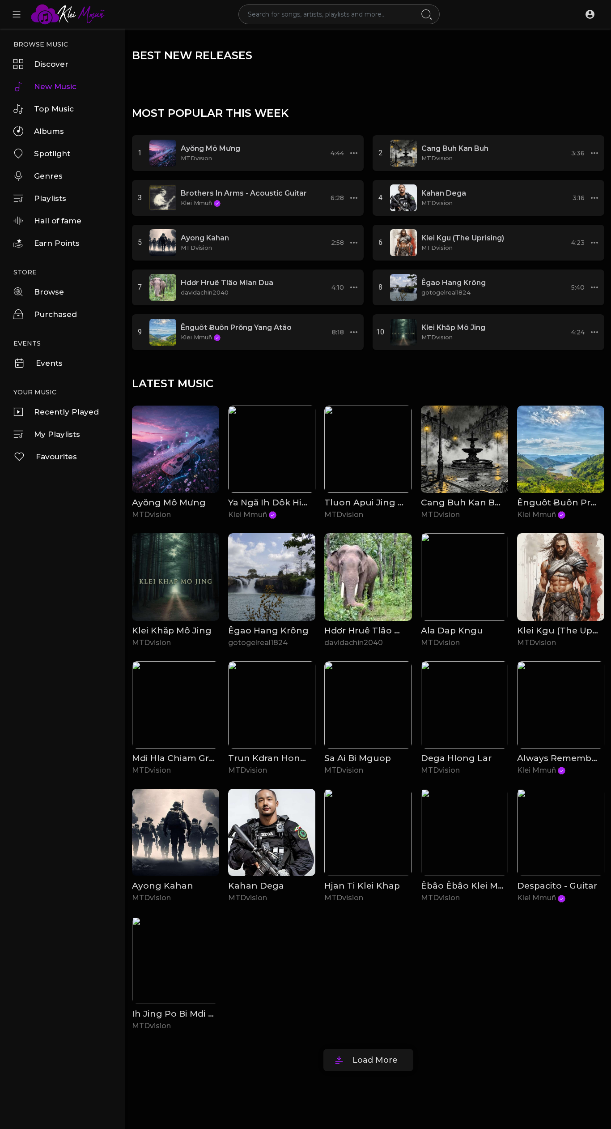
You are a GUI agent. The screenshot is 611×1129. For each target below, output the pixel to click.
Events (49, 363)
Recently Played (66, 411)
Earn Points (57, 243)
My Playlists (57, 434)
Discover (51, 64)
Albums (49, 131)
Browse (49, 291)
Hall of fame (57, 220)
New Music (55, 86)
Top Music (54, 108)
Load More (375, 1060)
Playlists (50, 198)
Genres (48, 175)
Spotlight (52, 153)
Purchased (55, 314)
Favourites (56, 456)
